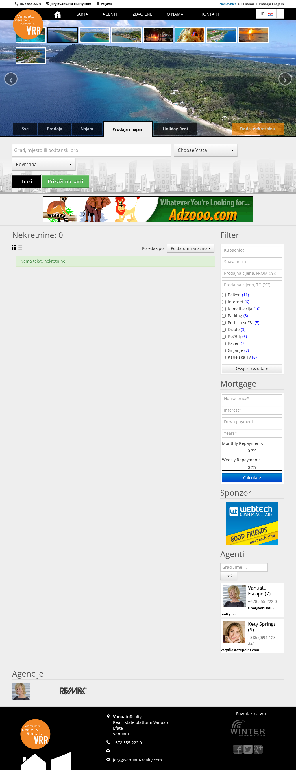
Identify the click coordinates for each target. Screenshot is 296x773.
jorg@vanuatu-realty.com (70, 3)
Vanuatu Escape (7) (259, 590)
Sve (25, 128)
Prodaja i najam (128, 129)
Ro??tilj (237, 336)
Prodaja (54, 128)
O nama (175, 14)
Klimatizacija (244, 308)
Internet (238, 301)
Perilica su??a (243, 322)
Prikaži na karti (65, 181)
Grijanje (238, 350)
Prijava (106, 3)
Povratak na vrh (251, 713)
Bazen (236, 343)
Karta (81, 14)
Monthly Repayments (242, 443)
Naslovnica (228, 4)
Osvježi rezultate (252, 368)
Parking (238, 315)
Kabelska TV (242, 357)
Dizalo (236, 329)
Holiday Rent (175, 128)
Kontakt (210, 14)
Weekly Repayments (241, 459)
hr (263, 13)
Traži (26, 181)
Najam (86, 128)
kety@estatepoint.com (240, 649)
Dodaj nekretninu (257, 128)
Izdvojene (142, 14)
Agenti (110, 14)
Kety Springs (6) (262, 626)
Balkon (238, 295)
